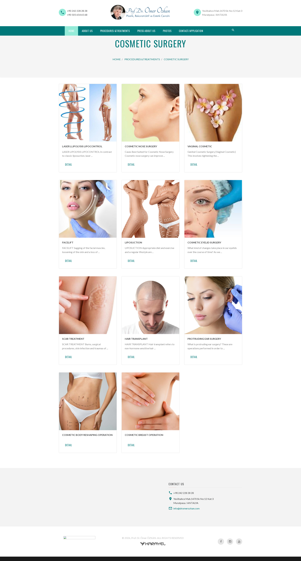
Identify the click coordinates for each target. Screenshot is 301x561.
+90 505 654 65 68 (77, 14)
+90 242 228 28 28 (77, 10)
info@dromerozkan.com (186, 508)
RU (219, 31)
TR (225, 31)
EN (213, 31)
